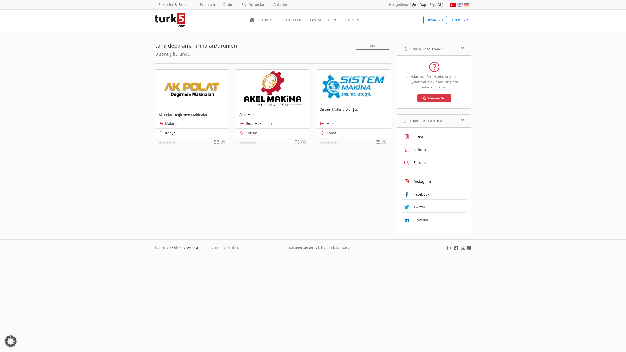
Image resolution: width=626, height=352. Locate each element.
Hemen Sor (437, 98)
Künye (346, 247)
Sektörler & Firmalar (175, 4)
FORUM (314, 20)
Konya (170, 133)
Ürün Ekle (460, 20)
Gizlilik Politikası (327, 247)
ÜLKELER (293, 20)
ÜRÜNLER (270, 20)
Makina (171, 123)
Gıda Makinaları (259, 123)
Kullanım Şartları (301, 247)
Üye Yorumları (254, 4)
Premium (207, 4)
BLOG (332, 20)
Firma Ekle (435, 20)
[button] (11, 341)
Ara (372, 46)
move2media (188, 247)
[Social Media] (449, 247)
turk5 (169, 247)
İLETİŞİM (352, 20)
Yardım (228, 4)
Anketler (280, 4)
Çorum (251, 133)
